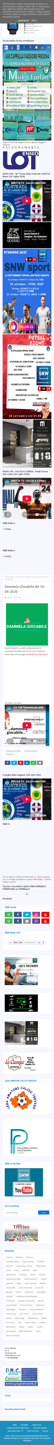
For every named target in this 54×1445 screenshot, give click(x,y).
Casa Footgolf (11, 1305)
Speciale (9, 1292)
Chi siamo (24, 1425)
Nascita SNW (10, 1331)
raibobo (9, 597)
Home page (9, 577)
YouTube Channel (40, 1428)
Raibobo (7, 1438)
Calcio (16, 1270)
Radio (35, 1270)
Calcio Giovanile (30, 1283)
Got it (34, 21)
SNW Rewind (10, 1327)
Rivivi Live (29, 1257)
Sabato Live (40, 1305)
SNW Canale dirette (15, 1431)
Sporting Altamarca (37, 1309)
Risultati (42, 1322)
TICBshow (23, 1275)
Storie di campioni (13, 1335)
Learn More (23, 21)
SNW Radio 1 (38, 879)
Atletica (30, 1327)
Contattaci (37, 1425)
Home (14, 1425)
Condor (40, 1327)
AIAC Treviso (24, 1314)
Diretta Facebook (30, 751)
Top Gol (9, 1257)
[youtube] (45, 914)
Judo (19, 1322)
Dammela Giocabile (22, 577)
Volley (19, 1283)
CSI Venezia (10, 1322)
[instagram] (36, 914)
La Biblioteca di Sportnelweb (26, 1296)
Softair (38, 1331)
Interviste (9, 1283)
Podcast (42, 1275)
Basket (44, 1318)
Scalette (44, 1279)
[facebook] (18, 914)
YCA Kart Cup (11, 1314)
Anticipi (21, 1327)
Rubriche (9, 1266)
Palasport (22, 1309)
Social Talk (39, 1288)
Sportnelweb (33, 1436)
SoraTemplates (24, 1438)
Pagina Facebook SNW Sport (18, 1428)
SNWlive (43, 1283)
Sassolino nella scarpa (26, 1301)
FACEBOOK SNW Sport (37, 654)
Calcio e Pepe (38, 1314)
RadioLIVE (25, 1270)
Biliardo (41, 1301)
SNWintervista (33, 1318)
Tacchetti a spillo (12, 1262)
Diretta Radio (40, 1266)
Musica (45, 1431)
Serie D (18, 1292)
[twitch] (36, 921)
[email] (27, 921)
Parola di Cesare (26, 1305)
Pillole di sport (30, 1322)
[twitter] (27, 914)
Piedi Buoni (10, 1301)
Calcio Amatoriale (25, 1288)
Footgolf (9, 1296)
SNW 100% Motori (25, 1331)
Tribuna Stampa (28, 1262)
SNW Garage (19, 1318)
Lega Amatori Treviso (24, 1266)
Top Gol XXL (10, 1288)
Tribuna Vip (29, 1292)
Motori (32, 1275)
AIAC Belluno (41, 1292)
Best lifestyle (10, 1309)
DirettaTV (9, 754)
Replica (9, 1318)
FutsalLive (19, 1257)
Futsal (8, 1270)
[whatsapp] (9, 914)
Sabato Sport (11, 1275)
